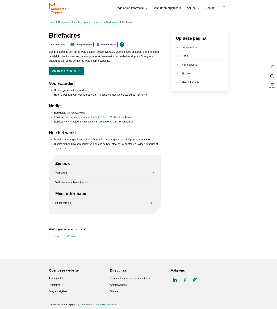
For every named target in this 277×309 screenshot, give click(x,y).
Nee (73, 236)
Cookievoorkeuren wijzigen (62, 304)
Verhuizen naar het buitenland (72, 182)
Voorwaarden (189, 47)
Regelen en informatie (130, 8)
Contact (210, 8)
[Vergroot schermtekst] (272, 66)
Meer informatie (190, 82)
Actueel (191, 8)
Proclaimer (55, 285)
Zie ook (186, 73)
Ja (57, 236)
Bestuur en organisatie (167, 8)
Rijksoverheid (63, 203)
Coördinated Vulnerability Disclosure (99, 304)
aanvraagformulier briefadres (93, 117)
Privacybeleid (56, 278)
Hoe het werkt (189, 64)
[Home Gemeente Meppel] (57, 8)
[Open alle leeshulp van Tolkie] (122, 44)
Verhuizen (61, 172)
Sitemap (114, 291)
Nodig (185, 56)
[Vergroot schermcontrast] (272, 76)
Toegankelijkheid (58, 291)
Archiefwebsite (118, 285)
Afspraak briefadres (68, 70)
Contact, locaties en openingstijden (130, 278)
